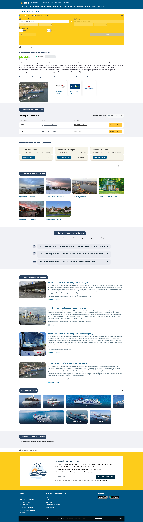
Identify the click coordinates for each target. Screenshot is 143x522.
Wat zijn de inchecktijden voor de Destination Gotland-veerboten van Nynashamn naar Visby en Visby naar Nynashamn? (71, 254)
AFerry (22, 493)
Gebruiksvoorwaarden (53, 505)
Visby (30, 406)
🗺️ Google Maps (54, 299)
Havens (49, 6)
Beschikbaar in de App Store (103, 497)
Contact (48, 499)
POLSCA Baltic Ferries (80, 125)
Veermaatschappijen (27, 499)
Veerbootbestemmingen (28, 497)
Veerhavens (24, 505)
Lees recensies (50, 56)
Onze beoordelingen (26, 507)
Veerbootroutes (25, 502)
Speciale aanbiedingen (27, 510)
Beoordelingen (68, 6)
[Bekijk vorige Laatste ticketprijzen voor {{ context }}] (118, 166)
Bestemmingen (57, 6)
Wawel (88, 406)
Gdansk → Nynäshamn (101, 150)
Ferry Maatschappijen (32, 6)
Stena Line (77, 131)
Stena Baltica (41, 421)
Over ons (49, 502)
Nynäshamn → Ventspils (50, 131)
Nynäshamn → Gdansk (49, 125)
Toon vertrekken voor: (99, 115)
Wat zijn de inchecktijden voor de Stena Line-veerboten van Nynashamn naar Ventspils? (68, 262)
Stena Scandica (77, 421)
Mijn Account (95, 6)
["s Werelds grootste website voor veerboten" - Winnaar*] (25, 3)
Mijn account (50, 497)
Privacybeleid (103, 480)
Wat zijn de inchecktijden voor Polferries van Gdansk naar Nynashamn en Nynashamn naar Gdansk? (73, 246)
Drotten (100, 421)
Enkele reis (30, 15)
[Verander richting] (71, 21)
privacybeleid (98, 518)
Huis (23, 6)
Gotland (53, 406)
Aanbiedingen (78, 6)
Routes (43, 6)
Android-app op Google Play (114, 497)
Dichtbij (120, 518)
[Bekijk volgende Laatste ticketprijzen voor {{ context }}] (122, 166)
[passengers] (118, 427)
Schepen (87, 6)
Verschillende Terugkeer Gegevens (41, 16)
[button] (102, 6)
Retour (22, 15)
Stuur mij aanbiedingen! (107, 476)
